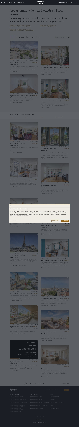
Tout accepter (65, 220)
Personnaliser (55, 220)
